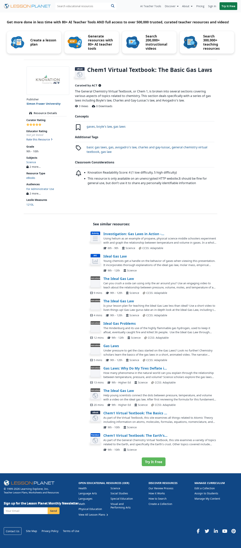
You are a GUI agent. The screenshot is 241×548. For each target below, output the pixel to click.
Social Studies (119, 493)
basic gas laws (97, 147)
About (185, 6)
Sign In (212, 6)
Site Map (31, 531)
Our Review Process (161, 488)
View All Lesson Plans (92, 514)
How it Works (157, 493)
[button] (47, 139)
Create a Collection (160, 504)
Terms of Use (71, 531)
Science (31, 162)
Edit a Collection (204, 488)
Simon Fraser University (44, 103)
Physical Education (90, 509)
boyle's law (104, 126)
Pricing (200, 6)
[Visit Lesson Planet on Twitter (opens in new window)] (207, 531)
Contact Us (12, 531)
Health (83, 488)
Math (82, 504)
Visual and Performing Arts (121, 505)
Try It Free (228, 6)
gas (111, 147)
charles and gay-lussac (154, 147)
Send (53, 511)
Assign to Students (206, 493)
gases (91, 126)
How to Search (158, 498)
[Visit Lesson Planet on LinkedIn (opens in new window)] (216, 531)
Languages (85, 498)
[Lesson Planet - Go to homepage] (29, 6)
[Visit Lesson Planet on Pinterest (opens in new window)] (233, 531)
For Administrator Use (40, 189)
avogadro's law (126, 147)
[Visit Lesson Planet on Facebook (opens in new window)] (198, 531)
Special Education (122, 498)
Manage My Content (207, 498)
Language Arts (88, 493)
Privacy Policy (50, 531)
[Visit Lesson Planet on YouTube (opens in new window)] (224, 531)
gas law (106, 152)
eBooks (30, 178)
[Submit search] (113, 6)
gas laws (119, 126)
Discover (170, 6)
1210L (30, 204)
